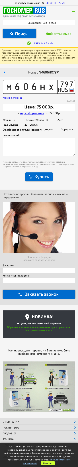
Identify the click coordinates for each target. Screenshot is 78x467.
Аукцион (9, 439)
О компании (11, 421)
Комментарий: (11, 135)
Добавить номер (58, 34)
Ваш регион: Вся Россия (42, 22)
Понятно (47, 463)
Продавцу (9, 433)
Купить (41, 176)
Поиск (21, 33)
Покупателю (11, 427)
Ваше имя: (9, 265)
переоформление (32, 113)
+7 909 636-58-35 (42, 42)
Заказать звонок (42, 294)
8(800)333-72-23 (55, 2)
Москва (7, 97)
